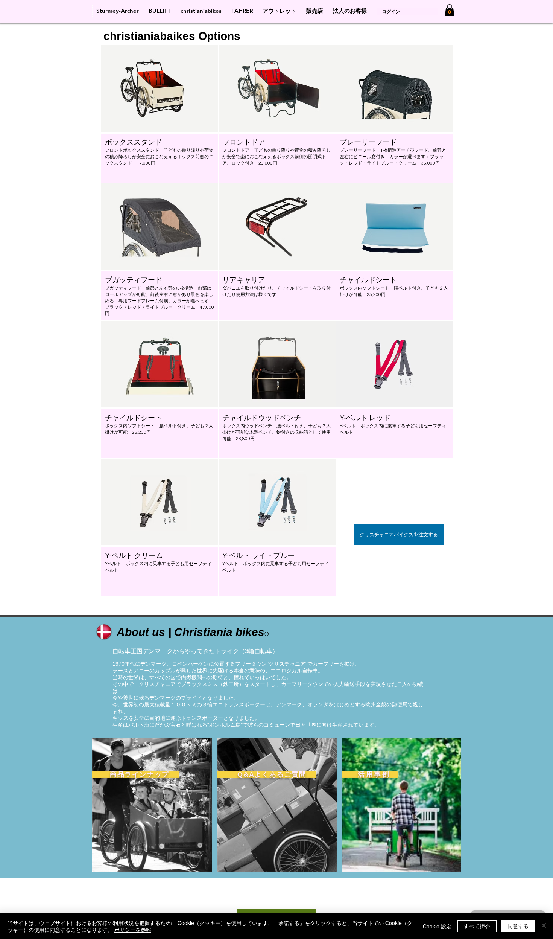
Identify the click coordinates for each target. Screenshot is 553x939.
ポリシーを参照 (132, 929)
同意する (518, 926)
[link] (449, 10)
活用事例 (366, 774)
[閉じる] (543, 926)
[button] (159, 114)
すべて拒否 (477, 926)
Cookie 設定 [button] (437, 926)
